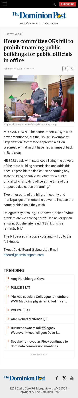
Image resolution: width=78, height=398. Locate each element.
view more (37, 354)
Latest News (13, 34)
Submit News (50, 23)
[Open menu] (4, 4)
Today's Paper (28, 23)
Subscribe (67, 4)
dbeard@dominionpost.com (24, 255)
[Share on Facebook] (65, 68)
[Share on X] (71, 68)
